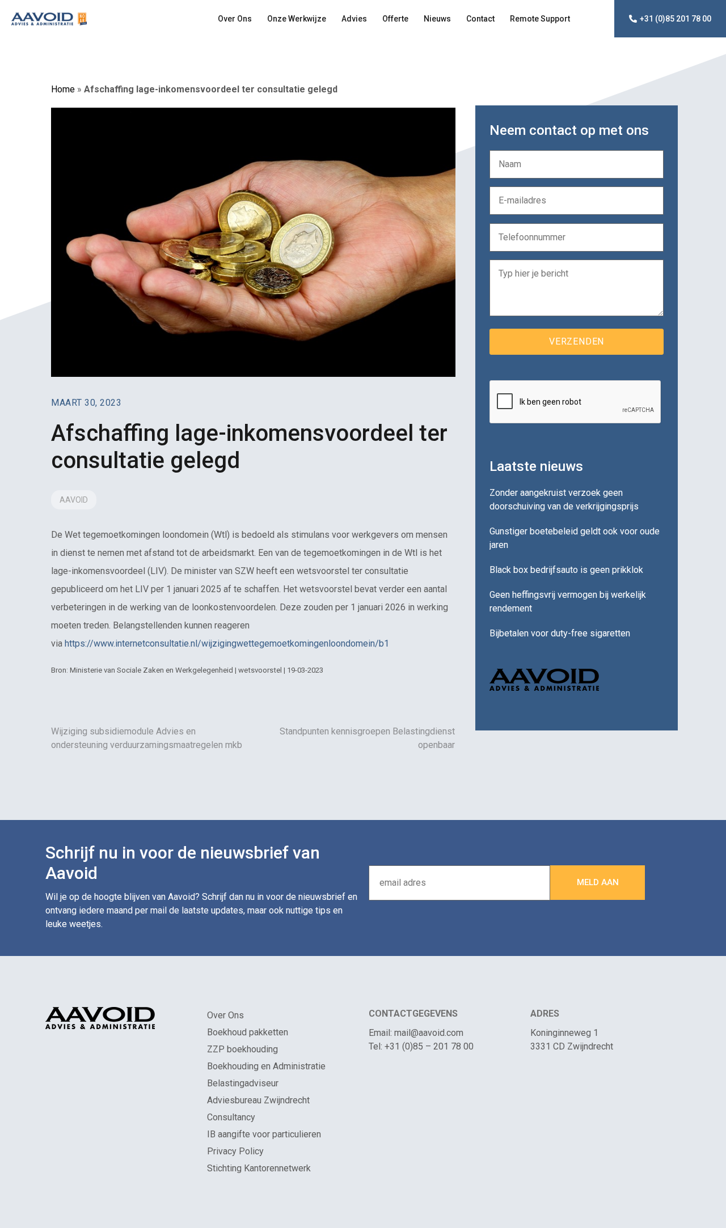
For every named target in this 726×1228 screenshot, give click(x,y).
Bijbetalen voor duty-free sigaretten (559, 633)
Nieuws (437, 18)
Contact (480, 18)
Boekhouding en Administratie (266, 1066)
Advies (354, 18)
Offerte (395, 18)
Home (63, 89)
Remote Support (540, 18)
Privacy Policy (235, 1151)
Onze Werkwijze (296, 18)
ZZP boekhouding (242, 1049)
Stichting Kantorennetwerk (259, 1168)
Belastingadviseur (242, 1083)
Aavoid (74, 499)
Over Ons (235, 18)
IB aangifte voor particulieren (264, 1134)
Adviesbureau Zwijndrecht (258, 1100)
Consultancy (231, 1117)
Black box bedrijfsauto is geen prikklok (566, 569)
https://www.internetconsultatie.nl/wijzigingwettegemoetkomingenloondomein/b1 (227, 643)
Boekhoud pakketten (247, 1032)
